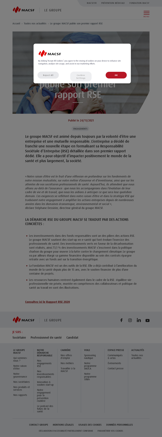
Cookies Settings (81, 76)
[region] (82, 63)
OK (116, 75)
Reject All (48, 75)
